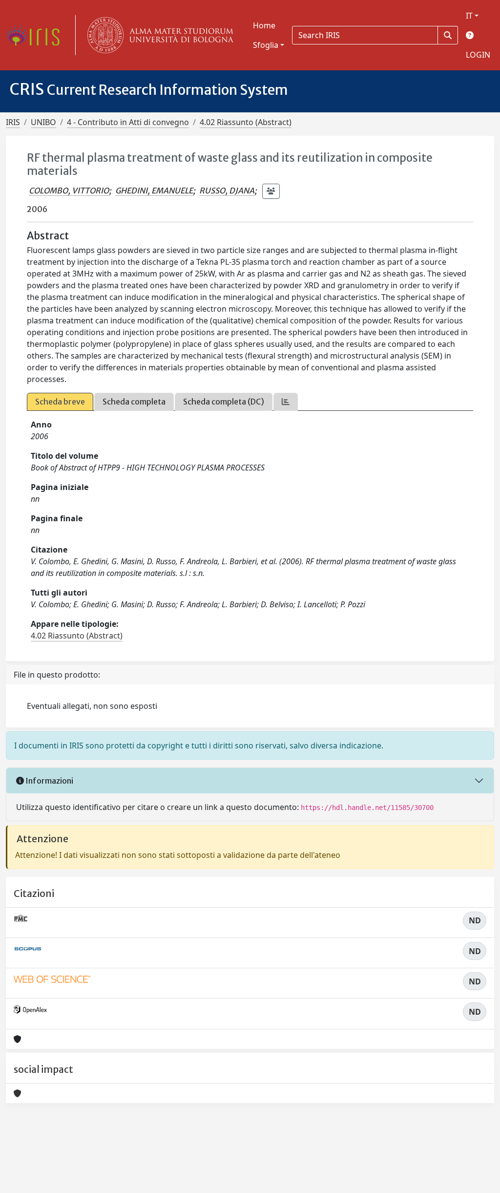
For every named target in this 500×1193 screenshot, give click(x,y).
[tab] (285, 402)
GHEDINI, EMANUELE (154, 190)
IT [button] (469, 15)
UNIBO (43, 122)
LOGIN (478, 54)
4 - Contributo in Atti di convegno (128, 122)
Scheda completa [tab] (134, 401)
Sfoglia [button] (265, 45)
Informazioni (48, 781)
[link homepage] (36, 35)
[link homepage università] (158, 35)
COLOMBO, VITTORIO (69, 190)
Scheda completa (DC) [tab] (223, 401)
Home (264, 25)
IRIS (13, 122)
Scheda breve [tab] (60, 401)
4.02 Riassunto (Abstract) (246, 122)
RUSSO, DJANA (226, 190)
